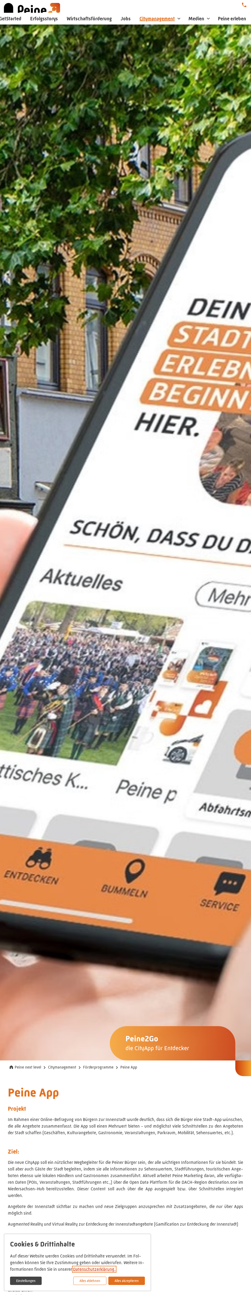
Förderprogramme (98, 1067)
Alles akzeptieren (126, 1281)
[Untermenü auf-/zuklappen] (178, 18)
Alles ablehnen (89, 1281)
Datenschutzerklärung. (94, 1269)
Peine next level (28, 1067)
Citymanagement (62, 1067)
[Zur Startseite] (32, 12)
